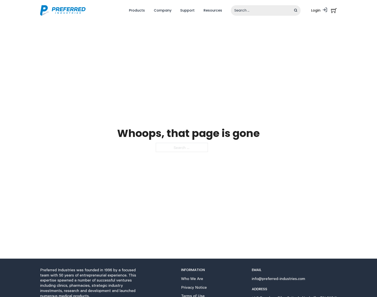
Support (187, 10)
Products (137, 10)
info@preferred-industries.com (278, 278)
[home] (63, 10)
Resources (213, 10)
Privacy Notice (194, 287)
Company (162, 10)
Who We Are (192, 278)
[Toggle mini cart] (334, 11)
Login (315, 10)
